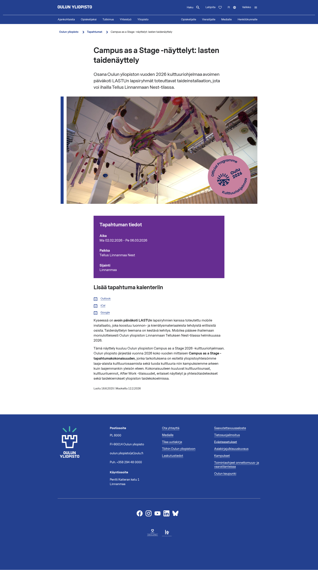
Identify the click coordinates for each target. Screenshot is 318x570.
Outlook (106, 298)
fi (233, 10)
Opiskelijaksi (89, 19)
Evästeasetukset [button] (225, 442)
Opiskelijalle (188, 19)
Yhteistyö (126, 19)
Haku (190, 7)
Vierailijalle (208, 19)
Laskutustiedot (172, 456)
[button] (249, 7)
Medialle (226, 19)
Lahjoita (210, 7)
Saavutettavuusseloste (230, 428)
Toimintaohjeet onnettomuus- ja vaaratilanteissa (236, 465)
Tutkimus (108, 19)
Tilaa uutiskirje (172, 442)
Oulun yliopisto (69, 32)
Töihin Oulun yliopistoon (178, 449)
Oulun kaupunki (225, 473)
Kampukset (222, 456)
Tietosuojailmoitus (227, 435)
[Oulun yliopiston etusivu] (85, 7)
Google (105, 312)
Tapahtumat (94, 32)
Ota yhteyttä (170, 428)
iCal (103, 305)
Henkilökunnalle (247, 19)
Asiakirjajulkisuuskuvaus (231, 449)
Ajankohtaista (66, 19)
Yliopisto (143, 19)
